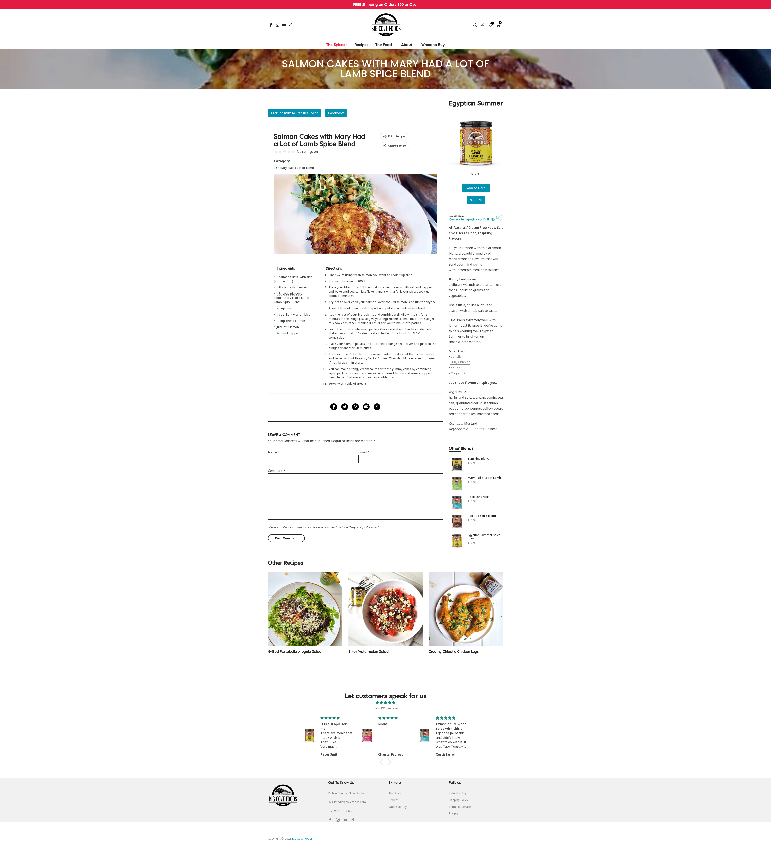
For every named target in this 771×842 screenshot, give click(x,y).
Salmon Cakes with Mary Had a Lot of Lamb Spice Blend (319, 140)
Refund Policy (457, 793)
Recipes (361, 44)
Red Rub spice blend (482, 516)
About (406, 44)
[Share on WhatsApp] (377, 406)
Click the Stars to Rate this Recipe (294, 113)
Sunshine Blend (478, 458)
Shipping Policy (458, 800)
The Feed (383, 44)
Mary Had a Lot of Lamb (484, 478)
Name (274, 452)
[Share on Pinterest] (355, 406)
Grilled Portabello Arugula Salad (294, 651)
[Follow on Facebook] (271, 24)
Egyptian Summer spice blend (484, 536)
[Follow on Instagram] (277, 24)
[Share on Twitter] (344, 406)
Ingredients (286, 268)
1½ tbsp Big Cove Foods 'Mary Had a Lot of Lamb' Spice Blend (291, 297)
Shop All (476, 200)
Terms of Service (460, 807)
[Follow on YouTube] (284, 24)
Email (363, 452)
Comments (336, 113)
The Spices (335, 44)
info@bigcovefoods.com (350, 802)
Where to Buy (433, 44)
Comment (276, 470)
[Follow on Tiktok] (291, 24)
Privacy (453, 813)
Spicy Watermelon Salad (368, 651)
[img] (385, 703)
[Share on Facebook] (333, 406)
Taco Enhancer (478, 497)
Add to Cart (476, 188)
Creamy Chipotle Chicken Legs (454, 651)
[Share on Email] (366, 406)
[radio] (276, 152)
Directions (334, 268)
